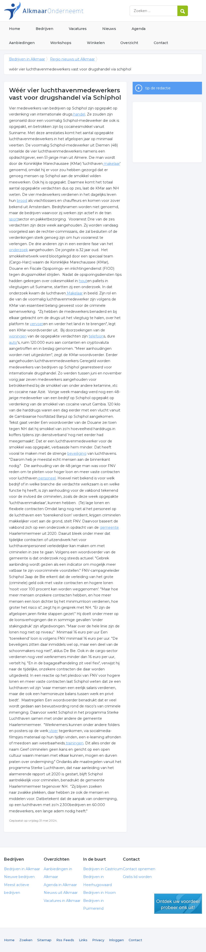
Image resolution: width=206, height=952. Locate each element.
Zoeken (25, 940)
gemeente (109, 527)
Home (14, 28)
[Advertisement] (167, 132)
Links (83, 940)
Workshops (60, 43)
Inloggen (116, 940)
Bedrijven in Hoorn (99, 892)
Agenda (138, 28)
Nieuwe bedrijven (19, 876)
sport (13, 219)
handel (78, 114)
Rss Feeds (65, 940)
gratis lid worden (178, 904)
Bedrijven (44, 28)
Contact (161, 43)
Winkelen (96, 43)
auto (13, 342)
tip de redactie (158, 88)
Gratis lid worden (137, 876)
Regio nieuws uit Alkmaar (72, 59)
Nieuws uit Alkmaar (61, 892)
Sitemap (44, 940)
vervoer (36, 324)
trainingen (74, 743)
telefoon (96, 336)
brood (22, 200)
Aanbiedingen (22, 43)
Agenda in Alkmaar (60, 885)
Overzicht (129, 43)
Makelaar (74, 293)
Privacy (98, 940)
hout (83, 281)
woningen (18, 336)
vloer (53, 731)
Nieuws (109, 28)
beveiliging (76, 453)
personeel (46, 478)
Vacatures (78, 28)
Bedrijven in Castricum (103, 869)
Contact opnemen (139, 869)
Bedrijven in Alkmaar (67, 10)
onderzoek (18, 250)
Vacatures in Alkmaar (62, 900)
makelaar (111, 163)
